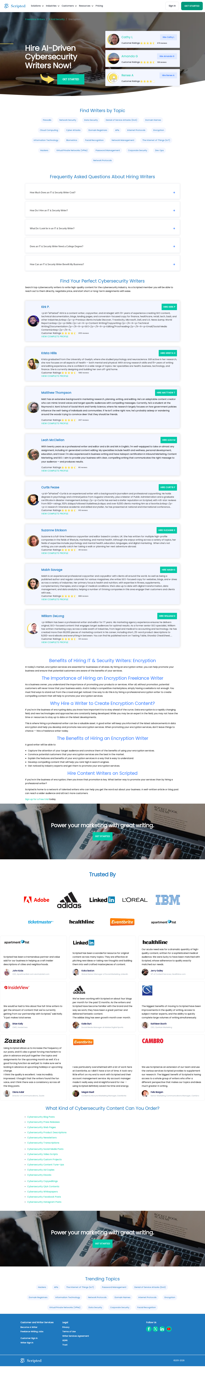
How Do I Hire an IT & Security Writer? (49, 210)
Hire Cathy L (168, 37)
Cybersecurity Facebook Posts (44, 1196)
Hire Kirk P (169, 306)
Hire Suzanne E (166, 530)
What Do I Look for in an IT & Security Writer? (52, 228)
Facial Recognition (94, 140)
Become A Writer (28, 1327)
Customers (68, 5)
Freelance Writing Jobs (31, 1331)
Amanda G (129, 56)
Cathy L (127, 37)
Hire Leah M (168, 440)
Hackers (44, 150)
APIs (117, 130)
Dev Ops (159, 150)
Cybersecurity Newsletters (42, 1137)
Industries (51, 5)
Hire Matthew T (166, 392)
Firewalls (47, 120)
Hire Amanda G (167, 56)
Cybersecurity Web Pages (41, 1127)
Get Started (70, 79)
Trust (64, 1344)
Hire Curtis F (167, 487)
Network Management (123, 140)
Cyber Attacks (73, 130)
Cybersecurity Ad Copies (40, 1169)
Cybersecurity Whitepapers (42, 1191)
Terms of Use (69, 1331)
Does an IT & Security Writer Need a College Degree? (56, 246)
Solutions (36, 5)
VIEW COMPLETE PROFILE (54, 336)
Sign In (172, 5)
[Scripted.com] (14, 6)
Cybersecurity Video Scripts (42, 1154)
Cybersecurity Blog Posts (41, 1116)
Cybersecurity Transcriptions (43, 1142)
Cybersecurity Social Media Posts (45, 1149)
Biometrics (71, 140)
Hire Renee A (168, 75)
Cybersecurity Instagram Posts (44, 1202)
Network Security (67, 120)
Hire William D (167, 616)
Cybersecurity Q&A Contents (43, 1186)
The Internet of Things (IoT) (156, 140)
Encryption (158, 130)
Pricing (99, 5)
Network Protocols (102, 160)
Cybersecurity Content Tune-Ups (45, 1164)
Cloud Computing (49, 130)
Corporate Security (137, 150)
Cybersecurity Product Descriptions (47, 1132)
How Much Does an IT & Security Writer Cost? (52, 192)
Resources (85, 5)
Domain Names (153, 120)
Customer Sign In (29, 1338)
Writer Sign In (26, 1342)
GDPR (64, 1340)
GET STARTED (191, 6)
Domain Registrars (98, 130)
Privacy (65, 1327)
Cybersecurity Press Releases (43, 1122)
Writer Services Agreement (75, 1336)
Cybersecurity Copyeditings (42, 1181)
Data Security (91, 120)
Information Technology (46, 140)
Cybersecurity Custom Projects (44, 1159)
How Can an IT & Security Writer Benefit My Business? (57, 264)
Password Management (108, 150)
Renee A (127, 75)
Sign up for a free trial (37, 799)
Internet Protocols (136, 130)
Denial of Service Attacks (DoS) (121, 120)
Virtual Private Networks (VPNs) (72, 150)
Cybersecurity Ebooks (39, 1175)
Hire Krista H (167, 353)
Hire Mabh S (168, 569)
